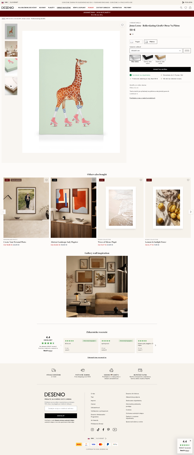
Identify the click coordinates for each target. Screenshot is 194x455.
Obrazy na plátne (64, 7)
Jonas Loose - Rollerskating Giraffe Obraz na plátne (33, 19)
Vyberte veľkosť (135, 47)
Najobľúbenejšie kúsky (27, 7)
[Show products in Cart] (190, 7)
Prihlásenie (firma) (97, 424)
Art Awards (94, 420)
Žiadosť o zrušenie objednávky (132, 417)
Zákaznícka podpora (133, 397)
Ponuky (91, 7)
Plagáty (51, 7)
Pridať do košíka (160, 69)
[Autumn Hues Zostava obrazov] (97, 286)
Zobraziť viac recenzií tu (97, 357)
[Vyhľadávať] (181, 8)
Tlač (92, 397)
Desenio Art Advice (132, 394)
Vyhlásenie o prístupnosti (99, 411)
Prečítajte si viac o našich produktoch (142, 98)
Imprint (93, 400)
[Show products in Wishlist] (185, 7)
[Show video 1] (11, 86)
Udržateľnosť (95, 407)
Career (93, 404)
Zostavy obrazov (103, 7)
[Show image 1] (11, 31)
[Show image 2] (11, 49)
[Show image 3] (11, 67)
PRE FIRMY (127, 7)
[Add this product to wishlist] (122, 24)
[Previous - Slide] (128, 60)
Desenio (103, 449)
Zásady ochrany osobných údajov (64, 420)
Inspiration (117, 7)
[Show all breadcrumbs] (4, 19)
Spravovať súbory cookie (134, 422)
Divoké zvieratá (13, 19)
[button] (187, 50)
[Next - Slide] (192, 60)
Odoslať (60, 416)
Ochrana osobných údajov (135, 413)
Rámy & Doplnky (79, 7)
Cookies (129, 410)
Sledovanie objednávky (134, 400)
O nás (93, 394)
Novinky (42, 7)
